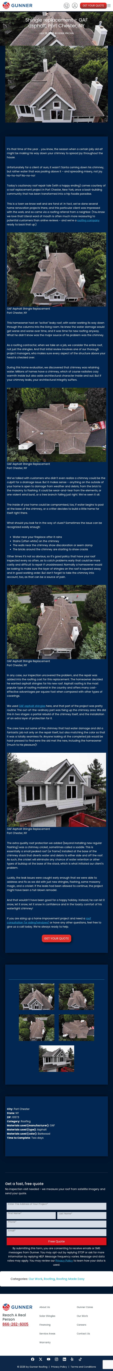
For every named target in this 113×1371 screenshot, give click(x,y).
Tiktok (80, 1359)
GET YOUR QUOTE (93, 5)
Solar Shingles (47, 1316)
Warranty (45, 1342)
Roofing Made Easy (70, 1279)
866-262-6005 (15, 1324)
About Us (44, 1307)
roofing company (88, 220)
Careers (81, 1324)
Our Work (35, 1279)
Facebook (32, 1359)
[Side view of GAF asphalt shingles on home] (56, 1058)
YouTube (48, 1359)
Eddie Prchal (66, 33)
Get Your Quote (56, 938)
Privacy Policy (64, 1260)
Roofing (49, 1279)
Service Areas (47, 1333)
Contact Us (83, 1333)
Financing (44, 1324)
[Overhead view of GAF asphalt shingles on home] (36, 997)
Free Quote (56, 1241)
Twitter (40, 1359)
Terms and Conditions (83, 1367)
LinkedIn (64, 1359)
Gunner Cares (85, 1307)
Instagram (56, 1359)
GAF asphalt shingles (32, 706)
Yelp (72, 1359)
